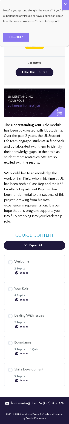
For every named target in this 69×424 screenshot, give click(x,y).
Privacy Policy (25, 414)
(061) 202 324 (53, 403)
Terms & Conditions (42, 414)
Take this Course (34, 72)
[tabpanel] (34, 156)
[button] (16, 37)
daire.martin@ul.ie (23, 403)
